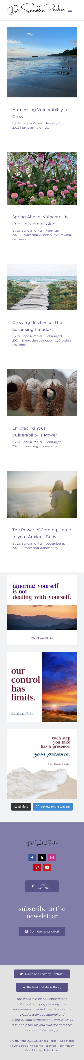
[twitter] (42, 857)
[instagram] (52, 857)
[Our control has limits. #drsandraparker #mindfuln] (42, 687)
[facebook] (32, 857)
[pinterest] (37, 867)
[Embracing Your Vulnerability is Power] (42, 392)
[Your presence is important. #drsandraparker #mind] (42, 764)
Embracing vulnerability (35, 186)
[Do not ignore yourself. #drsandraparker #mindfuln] (42, 610)
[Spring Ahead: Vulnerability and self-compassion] (42, 178)
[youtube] (47, 867)
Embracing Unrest (42, 72)
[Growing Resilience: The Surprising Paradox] (42, 287)
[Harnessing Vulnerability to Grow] (42, 62)
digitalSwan (51, 1050)
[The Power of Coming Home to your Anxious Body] (42, 494)
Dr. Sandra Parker (29, 123)
